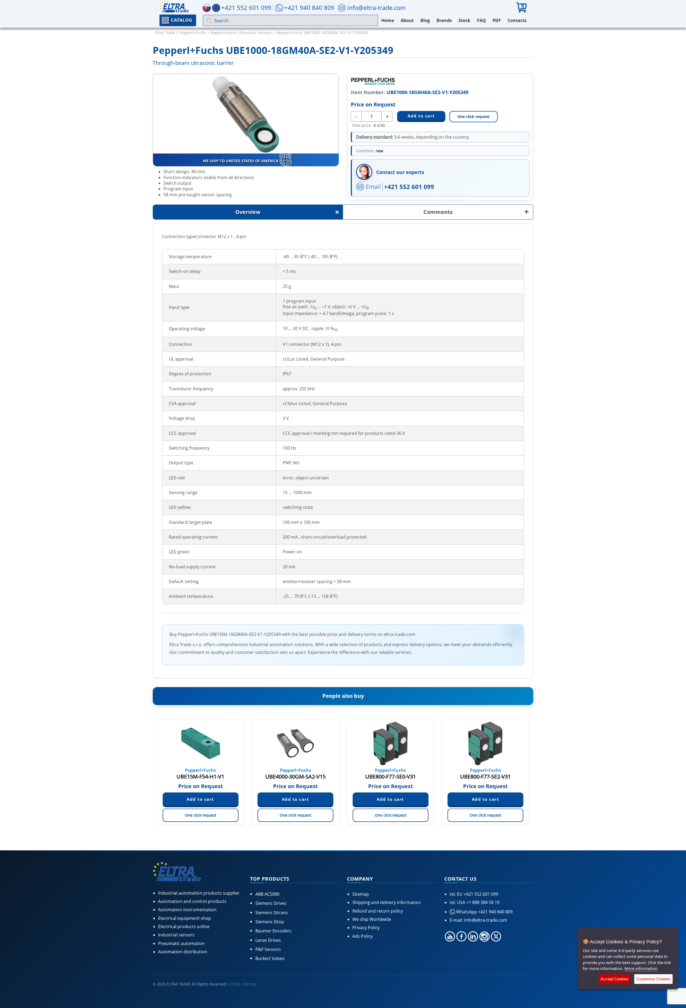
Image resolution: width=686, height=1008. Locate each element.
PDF (497, 20)
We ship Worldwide (371, 919)
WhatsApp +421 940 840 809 (484, 912)
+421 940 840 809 (309, 7)
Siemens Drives (270, 903)
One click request (473, 116)
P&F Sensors (268, 949)
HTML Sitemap (243, 984)
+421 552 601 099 (409, 187)
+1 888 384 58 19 (482, 902)
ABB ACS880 (267, 894)
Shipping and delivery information (386, 902)
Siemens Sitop (269, 922)
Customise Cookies (653, 979)
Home (387, 20)
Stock (464, 20)
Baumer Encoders (273, 931)
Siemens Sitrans (271, 913)
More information (640, 968)
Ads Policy (362, 936)
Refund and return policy (377, 911)
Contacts (517, 20)
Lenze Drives (268, 940)
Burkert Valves (270, 958)
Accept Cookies (614, 979)
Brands (444, 20)
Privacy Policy (366, 928)
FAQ (481, 20)
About (407, 20)
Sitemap (360, 894)
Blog (425, 20)
